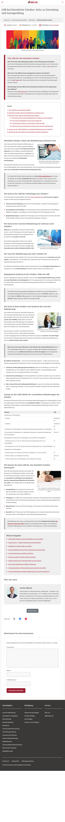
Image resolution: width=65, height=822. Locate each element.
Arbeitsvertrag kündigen (31, 712)
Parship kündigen (29, 716)
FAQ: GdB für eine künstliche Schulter (20, 110)
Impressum (5, 761)
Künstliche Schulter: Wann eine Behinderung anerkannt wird (26, 113)
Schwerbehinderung (45, 176)
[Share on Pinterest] (26, 619)
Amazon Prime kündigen (31, 722)
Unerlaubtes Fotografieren (10, 716)
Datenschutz (15, 761)
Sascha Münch (55, 25)
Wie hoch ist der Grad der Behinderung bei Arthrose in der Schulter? (32, 118)
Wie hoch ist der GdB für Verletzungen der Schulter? (24, 115)
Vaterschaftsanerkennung (10, 738)
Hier (48, 66)
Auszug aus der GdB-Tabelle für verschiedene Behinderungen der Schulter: (31, 129)
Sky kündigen (28, 719)
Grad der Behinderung (36, 197)
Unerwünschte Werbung (9, 735)
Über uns (47, 712)
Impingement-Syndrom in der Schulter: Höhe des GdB (28, 123)
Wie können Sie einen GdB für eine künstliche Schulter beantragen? (28, 132)
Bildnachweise (49, 716)
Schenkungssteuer (7, 722)
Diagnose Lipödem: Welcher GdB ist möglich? (22, 557)
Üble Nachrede (6, 719)
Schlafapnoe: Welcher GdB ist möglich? (20, 546)
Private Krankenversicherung (11, 728)
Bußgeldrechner (7, 741)
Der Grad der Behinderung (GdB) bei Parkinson (22, 564)
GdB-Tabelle (32, 20)
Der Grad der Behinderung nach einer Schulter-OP (27, 120)
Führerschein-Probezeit (9, 748)
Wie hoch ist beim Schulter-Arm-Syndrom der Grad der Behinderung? (32, 126)
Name (9, 670)
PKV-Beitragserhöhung (9, 732)
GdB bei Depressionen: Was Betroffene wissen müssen (24, 561)
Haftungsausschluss (27, 761)
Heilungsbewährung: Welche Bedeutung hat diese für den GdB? (27, 568)
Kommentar (11, 647)
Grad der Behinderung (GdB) (19, 20)
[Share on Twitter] (14, 619)
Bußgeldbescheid (7, 751)
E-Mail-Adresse (12, 680)
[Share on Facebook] (20, 619)
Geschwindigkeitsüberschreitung (12, 744)
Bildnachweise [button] (32, 610)
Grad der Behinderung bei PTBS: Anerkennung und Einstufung (26, 550)
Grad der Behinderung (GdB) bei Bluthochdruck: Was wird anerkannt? (29, 571)
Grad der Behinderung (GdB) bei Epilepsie (20, 553)
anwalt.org (7, 20)
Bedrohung (5, 725)
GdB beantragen (22, 91)
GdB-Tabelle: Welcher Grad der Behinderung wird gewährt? (25, 539)
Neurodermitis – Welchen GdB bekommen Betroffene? (24, 542)
